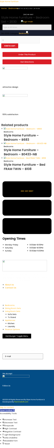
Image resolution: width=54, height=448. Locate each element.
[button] (7, 410)
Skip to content (7, 407)
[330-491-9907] (27, 186)
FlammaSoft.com (21, 402)
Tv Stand (12, 317)
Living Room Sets (12, 311)
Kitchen (11, 323)
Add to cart (9, 46)
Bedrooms (13, 8)
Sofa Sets (12, 314)
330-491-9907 (27, 191)
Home (4, 8)
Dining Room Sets (13, 308)
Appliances (10, 320)
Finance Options (12, 329)
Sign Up (8, 362)
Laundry (11, 326)
